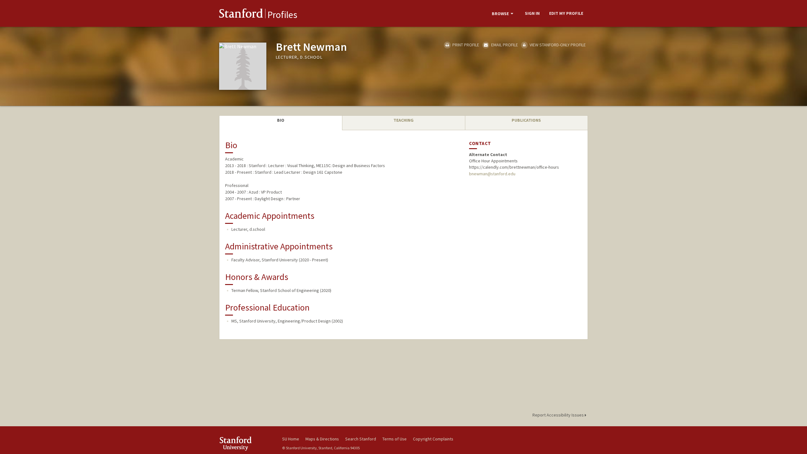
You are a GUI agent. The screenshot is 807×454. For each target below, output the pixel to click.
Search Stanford (360, 439)
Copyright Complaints (433, 439)
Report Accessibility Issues (558, 415)
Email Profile (504, 45)
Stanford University (246, 443)
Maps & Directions (322, 439)
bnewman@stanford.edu (492, 174)
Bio (280, 120)
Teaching (403, 120)
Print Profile (465, 45)
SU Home (290, 439)
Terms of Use (394, 439)
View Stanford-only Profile (557, 45)
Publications (526, 120)
